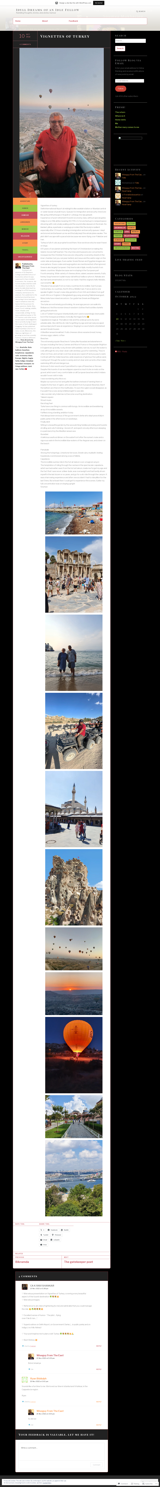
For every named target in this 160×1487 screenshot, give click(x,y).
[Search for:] (130, 41)
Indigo (23, 361)
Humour (25, 215)
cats (17, 355)
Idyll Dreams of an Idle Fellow (47, 9)
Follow (120, 88)
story (25, 243)
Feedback (73, 21)
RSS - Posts (122, 351)
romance (119, 240)
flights (25, 358)
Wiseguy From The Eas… (132, 175)
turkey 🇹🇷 (23, 369)
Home (17, 21)
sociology (130, 240)
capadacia (29, 353)
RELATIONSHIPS (131, 236)
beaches (25, 350)
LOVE (127, 232)
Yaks (124, 178)
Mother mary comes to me (127, 127)
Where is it (120, 116)
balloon (18, 350)
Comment (96, 1465)
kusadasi (19, 364)
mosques (27, 364)
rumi (30, 366)
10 (117, 319)
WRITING (135, 248)
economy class (26, 355)
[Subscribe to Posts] (116, 351)
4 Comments (25, 44)
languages (25, 222)
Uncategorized (25, 257)
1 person (33, 1346)
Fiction (131, 223)
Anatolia (23, 347)
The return (120, 112)
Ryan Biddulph (38, 1378)
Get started (98, 3)
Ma (116, 123)
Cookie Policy (47, 1483)
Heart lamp (126, 191)
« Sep (117, 341)
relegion (25, 236)
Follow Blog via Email (128, 62)
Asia (30, 347)
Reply (99, 1346)
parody (118, 236)
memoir (25, 229)
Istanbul (29, 361)
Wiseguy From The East (50, 1355)
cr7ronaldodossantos (131, 195)
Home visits (120, 120)
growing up (120, 228)
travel (25, 250)
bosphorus (19, 353)
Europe (18, 358)
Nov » (123, 341)
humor (25, 208)
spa (16, 369)
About (45, 21)
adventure (25, 201)
